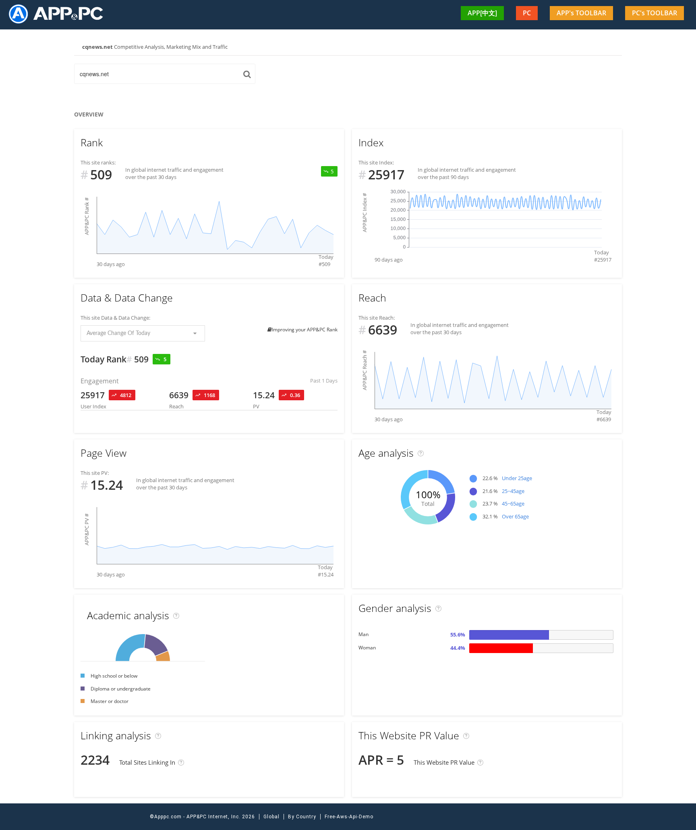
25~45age (513, 491)
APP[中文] (482, 12)
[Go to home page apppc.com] (59, 13)
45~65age (513, 503)
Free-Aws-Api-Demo (349, 817)
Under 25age (517, 478)
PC (527, 12)
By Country (302, 817)
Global (271, 817)
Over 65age (515, 516)
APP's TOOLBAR (581, 12)
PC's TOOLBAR (654, 12)
